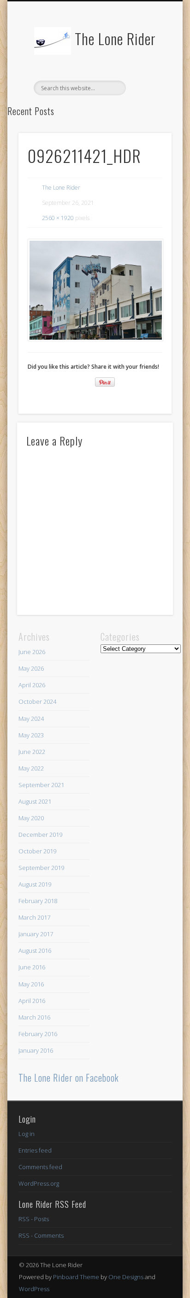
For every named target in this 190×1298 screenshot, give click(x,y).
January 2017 (35, 934)
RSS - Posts (33, 1219)
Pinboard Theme (76, 1277)
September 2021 (41, 785)
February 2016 (37, 1034)
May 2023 (31, 735)
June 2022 (31, 752)
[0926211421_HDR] (95, 290)
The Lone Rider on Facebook (68, 1077)
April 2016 (31, 1001)
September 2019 (41, 867)
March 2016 (34, 1017)
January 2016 (35, 1050)
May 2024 (31, 718)
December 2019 (40, 834)
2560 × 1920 (58, 218)
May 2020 (31, 818)
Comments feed (40, 1167)
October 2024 (37, 701)
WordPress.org (38, 1183)
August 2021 (34, 801)
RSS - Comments (41, 1235)
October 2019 (37, 851)
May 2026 (31, 668)
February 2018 (37, 901)
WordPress (34, 1289)
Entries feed (35, 1150)
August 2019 (34, 884)
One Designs (125, 1277)
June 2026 (31, 652)
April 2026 (31, 685)
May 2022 (31, 768)
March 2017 (34, 917)
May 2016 (31, 984)
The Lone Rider (115, 38)
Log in (26, 1134)
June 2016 (31, 967)
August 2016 (34, 950)
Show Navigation (149, 82)
